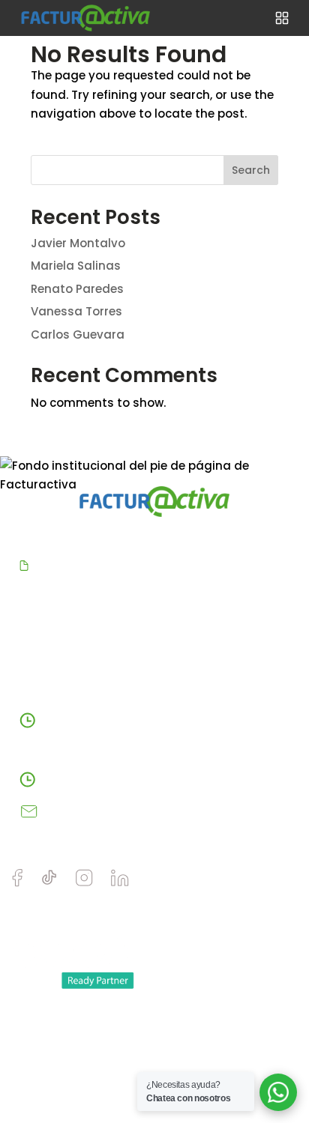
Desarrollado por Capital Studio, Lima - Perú (116, 1035)
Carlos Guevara (77, 334)
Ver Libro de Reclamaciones (155, 662)
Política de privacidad (76, 1063)
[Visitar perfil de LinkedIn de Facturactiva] (120, 882)
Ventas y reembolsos (74, 1084)
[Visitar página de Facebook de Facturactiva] (17, 883)
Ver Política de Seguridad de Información (156, 565)
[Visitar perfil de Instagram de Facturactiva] (84, 882)
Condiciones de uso (213, 1063)
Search (251, 170)
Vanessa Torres (76, 311)
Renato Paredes (77, 289)
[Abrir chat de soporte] (278, 1092)
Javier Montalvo (78, 243)
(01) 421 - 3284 (83, 778)
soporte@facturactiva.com (125, 811)
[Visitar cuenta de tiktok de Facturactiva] (49, 882)
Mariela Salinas (76, 265)
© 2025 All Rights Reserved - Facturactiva (111, 1014)
